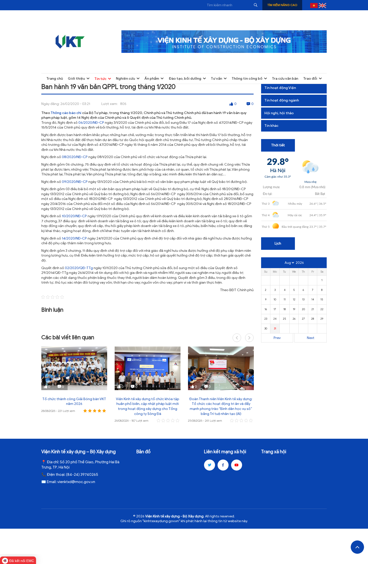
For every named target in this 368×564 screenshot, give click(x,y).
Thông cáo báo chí (66, 113)
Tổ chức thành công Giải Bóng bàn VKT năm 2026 (74, 401)
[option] (74, 380)
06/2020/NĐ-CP (91, 123)
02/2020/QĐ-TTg (79, 268)
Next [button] (249, 337)
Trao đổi (310, 78)
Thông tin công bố (247, 78)
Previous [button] (237, 337)
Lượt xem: (109, 104)
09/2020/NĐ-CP (75, 182)
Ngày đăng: (50, 104)
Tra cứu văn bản (285, 78)
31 (275, 328)
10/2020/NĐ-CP (74, 216)
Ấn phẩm (151, 78)
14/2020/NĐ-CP (74, 238)
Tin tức (100, 79)
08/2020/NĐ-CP (75, 157)
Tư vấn (216, 78)
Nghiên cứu (125, 78)
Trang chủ (54, 78)
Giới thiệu (76, 78)
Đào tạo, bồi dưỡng (185, 78)
